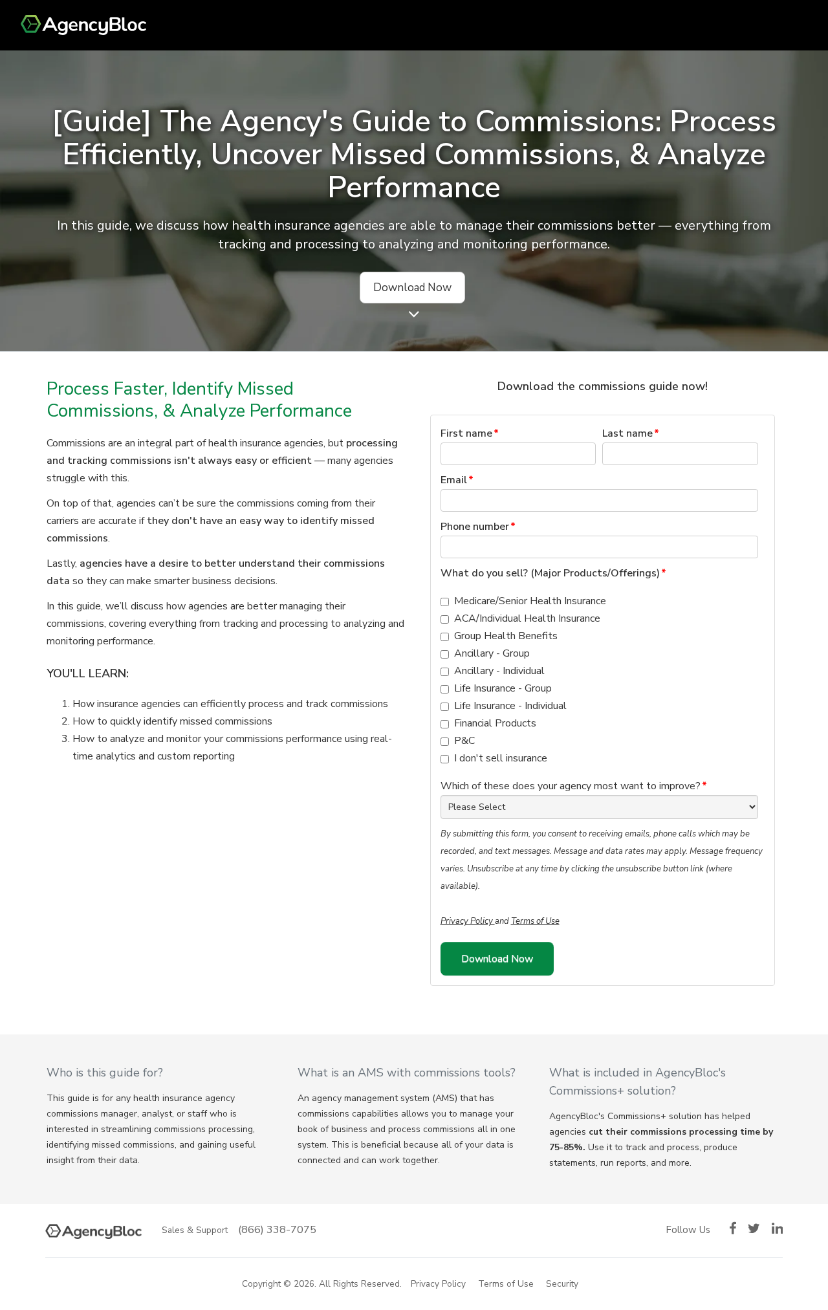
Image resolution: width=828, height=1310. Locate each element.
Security (562, 1284)
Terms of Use (535, 921)
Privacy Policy (468, 921)
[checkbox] (599, 680)
